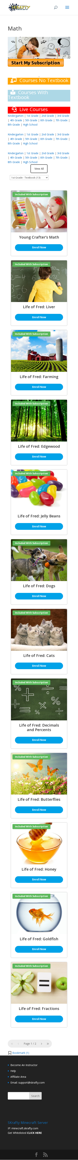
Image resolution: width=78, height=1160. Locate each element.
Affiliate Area (18, 1076)
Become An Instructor (23, 1065)
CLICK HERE (34, 1133)
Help (13, 1071)
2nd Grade (48, 115)
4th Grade (16, 120)
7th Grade (61, 120)
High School (30, 124)
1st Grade (32, 115)
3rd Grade (63, 115)
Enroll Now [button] (39, 247)
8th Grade (14, 124)
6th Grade (46, 120)
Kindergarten (15, 115)
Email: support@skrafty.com (27, 1082)
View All (39, 168)
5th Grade (31, 120)
